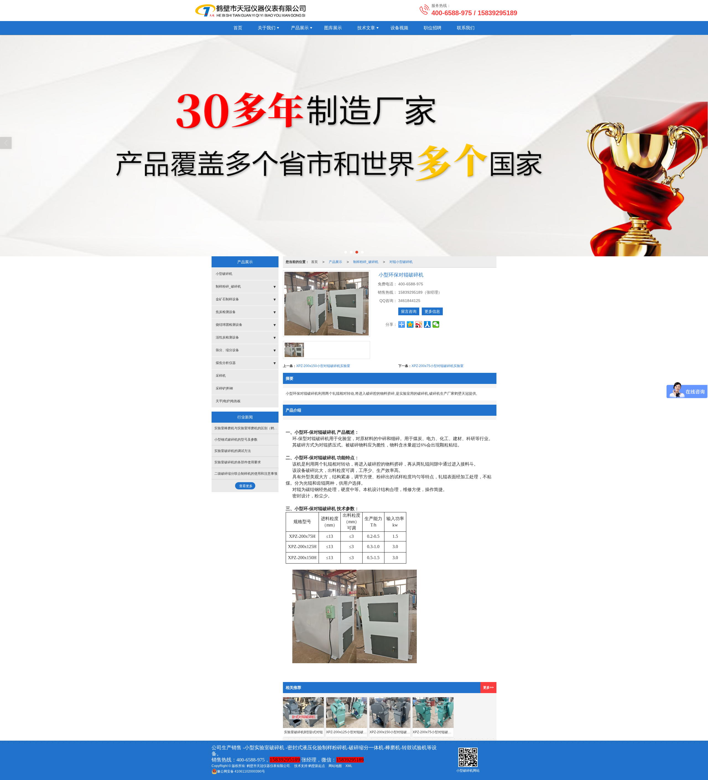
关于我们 (266, 27)
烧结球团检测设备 (229, 325)
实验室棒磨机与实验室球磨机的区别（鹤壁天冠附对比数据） (259, 428)
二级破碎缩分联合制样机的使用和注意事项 (245, 474)
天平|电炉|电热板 (228, 401)
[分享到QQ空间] (410, 324)
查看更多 (246, 486)
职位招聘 (432, 27)
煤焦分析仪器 (226, 363)
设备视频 (399, 27)
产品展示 (300, 27)
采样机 (221, 376)
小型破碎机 (224, 274)
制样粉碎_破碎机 (365, 262)
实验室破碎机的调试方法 (232, 451)
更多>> (488, 687)
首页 (237, 27)
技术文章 (366, 27)
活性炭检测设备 (227, 337)
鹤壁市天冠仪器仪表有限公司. (269, 766)
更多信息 (432, 311)
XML (348, 766)
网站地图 (335, 766)
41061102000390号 (241, 771)
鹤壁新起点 (316, 766)
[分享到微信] (436, 324)
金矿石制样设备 (227, 299)
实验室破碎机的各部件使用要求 (237, 462)
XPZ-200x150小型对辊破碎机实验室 (323, 366)
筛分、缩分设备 (227, 350)
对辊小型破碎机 (401, 262)
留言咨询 (409, 311)
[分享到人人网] (427, 324)
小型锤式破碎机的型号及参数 (235, 439)
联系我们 (466, 27)
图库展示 (333, 27)
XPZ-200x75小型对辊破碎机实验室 (438, 366)
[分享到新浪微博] (418, 324)
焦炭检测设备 (226, 312)
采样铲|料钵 (224, 388)
